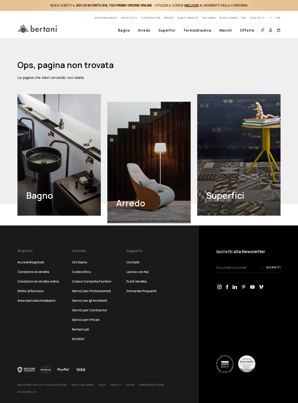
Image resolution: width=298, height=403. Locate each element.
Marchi (225, 30)
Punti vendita (188, 17)
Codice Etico (81, 271)
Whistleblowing (82, 384)
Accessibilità (26, 391)
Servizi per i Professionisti (91, 291)
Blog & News (229, 17)
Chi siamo (209, 17)
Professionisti (106, 17)
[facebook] (227, 287)
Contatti (257, 17)
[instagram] (219, 287)
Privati (169, 17)
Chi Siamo (79, 262)
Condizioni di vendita (33, 271)
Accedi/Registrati (30, 262)
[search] (263, 30)
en (278, 17)
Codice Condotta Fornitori (91, 281)
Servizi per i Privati (85, 319)
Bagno (124, 30)
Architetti (129, 17)
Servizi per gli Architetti (89, 300)
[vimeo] (261, 287)
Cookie (130, 384)
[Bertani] (37, 28)
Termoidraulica (197, 30)
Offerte (247, 30)
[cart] (278, 30)
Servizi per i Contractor (89, 310)
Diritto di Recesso (30, 291)
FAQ (243, 17)
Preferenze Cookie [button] (151, 384)
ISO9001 (78, 339)
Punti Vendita (137, 281)
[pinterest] (243, 287)
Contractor (151, 17)
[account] (271, 30)
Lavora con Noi (138, 271)
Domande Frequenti (141, 291)
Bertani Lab (80, 329)
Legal (102, 384)
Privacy (115, 384)
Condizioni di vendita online (38, 281)
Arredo (144, 30)
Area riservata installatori (36, 300)
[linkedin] (234, 287)
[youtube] (252, 287)
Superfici (166, 30)
